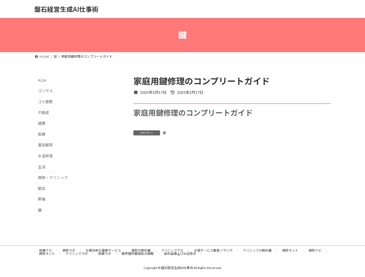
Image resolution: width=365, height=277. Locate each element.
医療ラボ (104, 254)
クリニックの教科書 (257, 250)
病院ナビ (315, 250)
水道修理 (45, 156)
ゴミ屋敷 (45, 101)
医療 (41, 134)
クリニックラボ (76, 254)
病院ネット (290, 250)
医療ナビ (45, 250)
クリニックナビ (172, 250)
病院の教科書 (141, 250)
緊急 (41, 188)
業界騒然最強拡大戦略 (138, 254)
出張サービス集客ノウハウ (213, 250)
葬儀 (41, 199)
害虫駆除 (45, 145)
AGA (42, 80)
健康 (41, 123)
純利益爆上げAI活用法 (180, 254)
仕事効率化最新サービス (103, 250)
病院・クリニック (53, 177)
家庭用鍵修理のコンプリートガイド (193, 112)
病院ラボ (69, 250)
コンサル (45, 91)
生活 (41, 167)
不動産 (43, 112)
